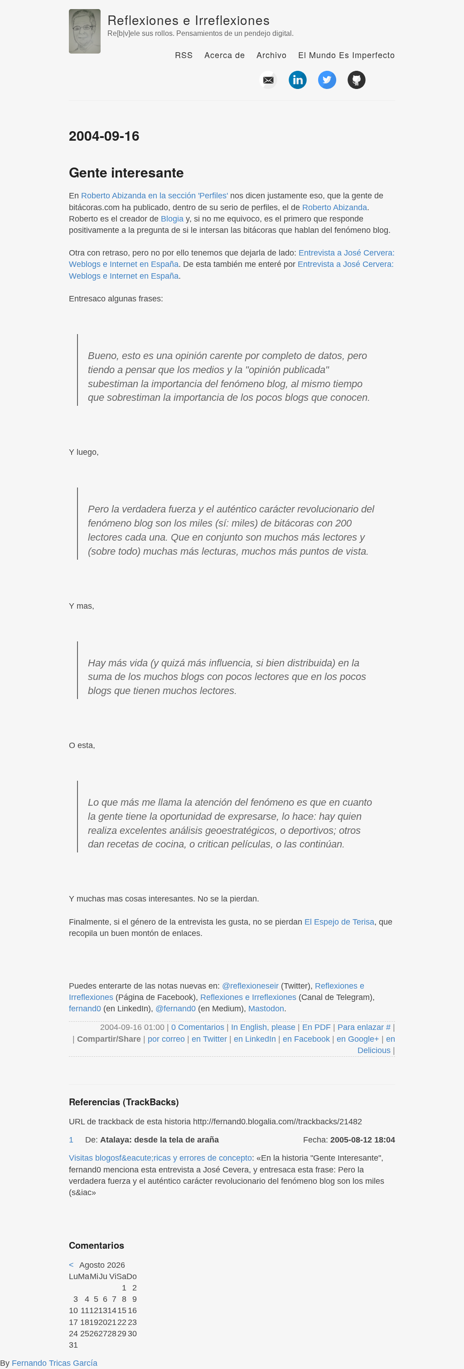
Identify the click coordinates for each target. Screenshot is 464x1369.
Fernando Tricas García (54, 1363)
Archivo (271, 54)
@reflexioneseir (250, 985)
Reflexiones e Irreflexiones (188, 19)
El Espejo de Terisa (339, 921)
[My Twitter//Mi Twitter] (327, 85)
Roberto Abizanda (334, 207)
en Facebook (305, 1039)
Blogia (172, 218)
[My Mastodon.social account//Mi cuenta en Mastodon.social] (386, 85)
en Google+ (358, 1039)
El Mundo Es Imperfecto (346, 54)
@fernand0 (175, 1008)
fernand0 (85, 1008)
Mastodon (266, 1008)
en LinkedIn (255, 1039)
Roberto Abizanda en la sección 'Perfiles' (154, 195)
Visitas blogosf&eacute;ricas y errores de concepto (160, 1157)
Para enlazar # (364, 1027)
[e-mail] (268, 85)
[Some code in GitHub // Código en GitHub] (357, 85)
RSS (184, 54)
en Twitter (209, 1039)
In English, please (263, 1027)
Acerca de (224, 54)
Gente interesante (126, 172)
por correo (165, 1039)
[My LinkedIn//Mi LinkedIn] (298, 85)
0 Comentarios (199, 1027)
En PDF (316, 1027)
